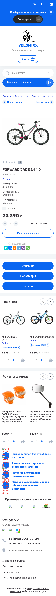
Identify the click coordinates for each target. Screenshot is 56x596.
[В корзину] (23, 360)
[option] (28, 131)
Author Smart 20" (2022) (42, 337)
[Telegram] (19, 248)
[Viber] (23, 248)
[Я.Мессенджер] (6, 248)
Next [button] (50, 301)
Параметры (28, 276)
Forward (7, 179)
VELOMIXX (28, 45)
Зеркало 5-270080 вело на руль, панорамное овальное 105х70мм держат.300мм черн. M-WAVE (42, 416)
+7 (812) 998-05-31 (24, 539)
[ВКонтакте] (10, 248)
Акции (25, 59)
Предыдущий (14, 102)
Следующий (42, 102)
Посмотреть (24, 19)
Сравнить (13, 208)
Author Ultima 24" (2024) (10, 338)
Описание (28, 265)
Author (5, 343)
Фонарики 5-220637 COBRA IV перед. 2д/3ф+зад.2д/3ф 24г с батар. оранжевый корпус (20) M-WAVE (14, 416)
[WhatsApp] (28, 248)
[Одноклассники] (14, 248)
